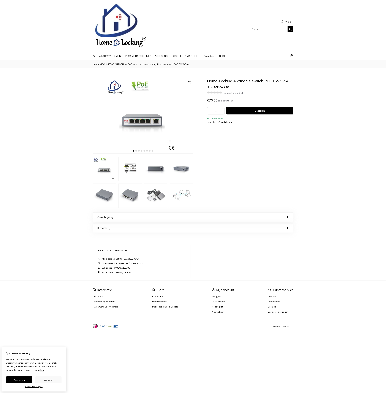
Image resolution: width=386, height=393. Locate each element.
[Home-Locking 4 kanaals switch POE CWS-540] (143, 152)
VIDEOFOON (162, 55)
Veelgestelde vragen (278, 312)
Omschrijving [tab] (105, 217)
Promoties (208, 55)
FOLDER (222, 55)
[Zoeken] (290, 29)
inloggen (288, 21)
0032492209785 (131, 258)
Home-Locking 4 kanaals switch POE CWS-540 (165, 64)
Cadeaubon (158, 296)
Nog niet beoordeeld (234, 93)
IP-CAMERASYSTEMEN (138, 55)
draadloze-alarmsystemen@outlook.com (122, 263)
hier (42, 370)
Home (96, 64)
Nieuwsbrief (218, 312)
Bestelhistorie (218, 301)
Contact (272, 296)
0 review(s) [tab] (103, 228)
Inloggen (216, 296)
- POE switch (132, 64)
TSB (291, 326)
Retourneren (274, 301)
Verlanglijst (217, 306)
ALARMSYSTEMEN (110, 55)
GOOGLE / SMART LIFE (186, 55)
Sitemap (272, 306)
